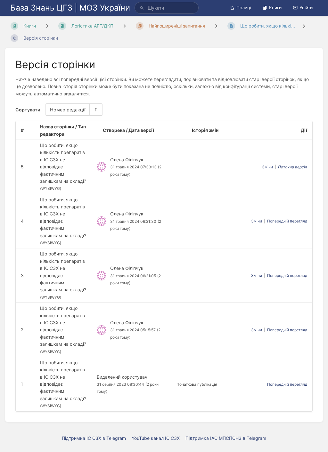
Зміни (267, 167)
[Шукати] (142, 8)
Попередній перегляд (287, 221)
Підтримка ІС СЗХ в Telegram (94, 438)
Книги (275, 7)
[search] (167, 8)
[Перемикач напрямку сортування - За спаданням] (95, 109)
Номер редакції (67, 109)
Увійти (306, 7)
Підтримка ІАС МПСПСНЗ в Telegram (225, 438)
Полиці (243, 7)
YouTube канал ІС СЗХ (156, 438)
